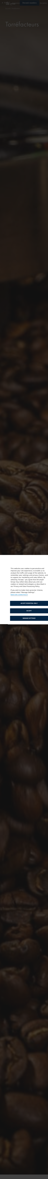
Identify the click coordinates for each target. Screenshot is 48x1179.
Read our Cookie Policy (19, 595)
